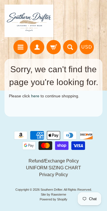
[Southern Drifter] (29, 21)
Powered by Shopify (53, 199)
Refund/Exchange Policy (54, 160)
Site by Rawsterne (53, 194)
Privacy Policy (53, 174)
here (35, 96)
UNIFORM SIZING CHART (53, 167)
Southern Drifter (51, 189)
